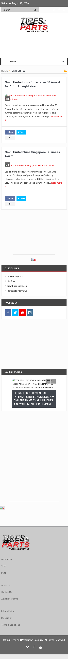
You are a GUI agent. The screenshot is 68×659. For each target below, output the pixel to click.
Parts (3, 566)
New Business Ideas (17, 286)
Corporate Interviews (17, 291)
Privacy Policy (7, 604)
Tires (3, 559)
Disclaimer (6, 611)
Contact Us (6, 585)
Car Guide (12, 281)
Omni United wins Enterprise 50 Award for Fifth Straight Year (32, 84)
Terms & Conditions (10, 618)
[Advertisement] (34, 233)
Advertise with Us (9, 592)
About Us (5, 579)
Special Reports (15, 276)
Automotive (6, 552)
